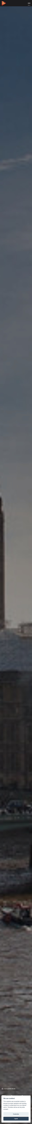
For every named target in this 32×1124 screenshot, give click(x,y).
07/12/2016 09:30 (9, 1089)
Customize (16, 1114)
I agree (16, 1118)
